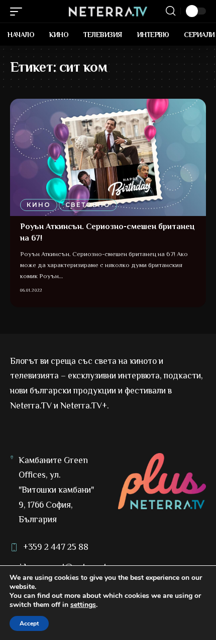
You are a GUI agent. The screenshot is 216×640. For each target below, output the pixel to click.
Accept (29, 623)
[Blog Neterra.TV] (108, 11)
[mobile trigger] (18, 12)
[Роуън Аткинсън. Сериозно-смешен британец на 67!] (108, 157)
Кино (39, 204)
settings (83, 604)
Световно (88, 204)
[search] (170, 11)
